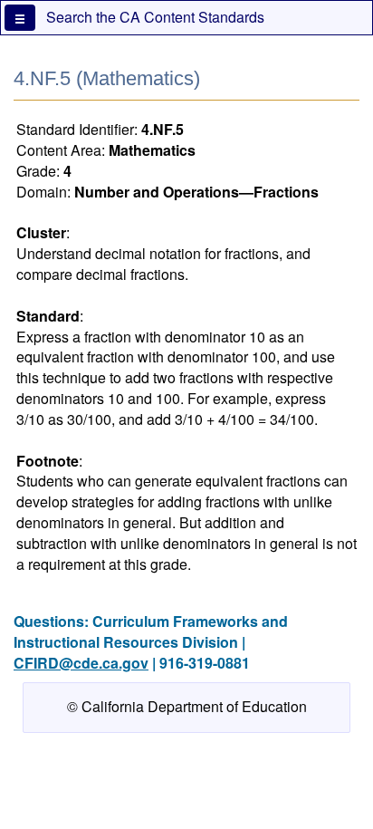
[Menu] (20, 18)
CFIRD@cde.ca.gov (81, 662)
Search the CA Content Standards (155, 16)
